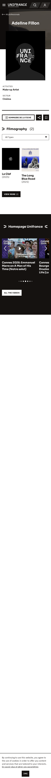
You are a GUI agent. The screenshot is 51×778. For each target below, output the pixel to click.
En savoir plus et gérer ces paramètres (20, 766)
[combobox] (25, 137)
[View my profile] (44, 5)
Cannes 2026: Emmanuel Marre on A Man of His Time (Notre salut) (18, 266)
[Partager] (39, 117)
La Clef (6, 174)
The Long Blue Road (28, 177)
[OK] (25, 773)
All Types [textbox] (9, 137)
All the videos (11, 292)
